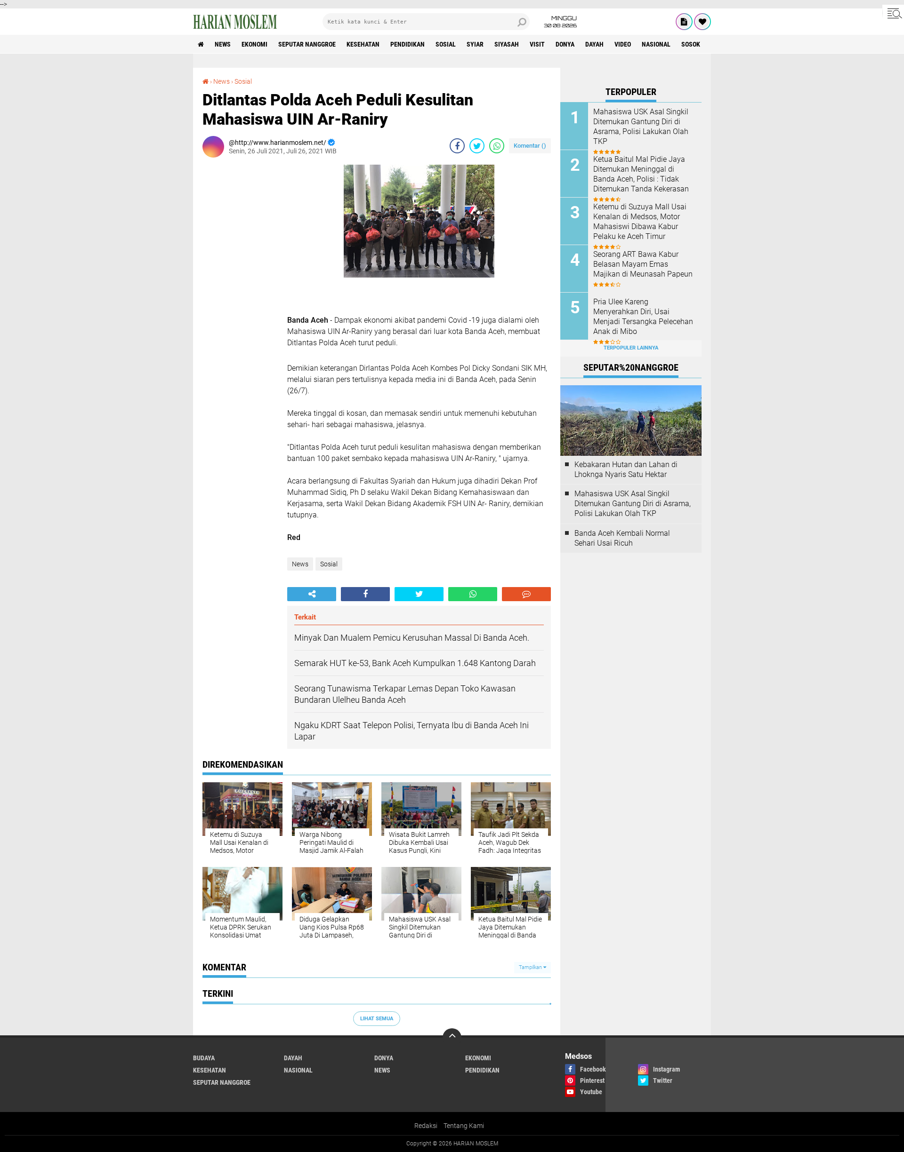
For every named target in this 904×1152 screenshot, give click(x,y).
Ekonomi (254, 44)
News (223, 44)
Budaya (204, 1058)
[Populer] (702, 21)
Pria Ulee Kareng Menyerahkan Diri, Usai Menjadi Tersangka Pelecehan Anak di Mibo (643, 316)
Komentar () (530, 145)
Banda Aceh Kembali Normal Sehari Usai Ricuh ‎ (622, 538)
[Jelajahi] (893, 13)
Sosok (690, 44)
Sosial (446, 44)
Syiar (475, 44)
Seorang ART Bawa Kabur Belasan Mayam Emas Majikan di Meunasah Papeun (643, 264)
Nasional (656, 44)
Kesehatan (363, 44)
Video (622, 44)
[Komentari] (526, 594)
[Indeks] (684, 21)
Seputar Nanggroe (307, 44)
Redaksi (425, 1125)
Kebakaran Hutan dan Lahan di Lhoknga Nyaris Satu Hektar (626, 469)
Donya (565, 44)
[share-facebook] (457, 145)
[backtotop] (452, 1037)
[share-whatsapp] (496, 145)
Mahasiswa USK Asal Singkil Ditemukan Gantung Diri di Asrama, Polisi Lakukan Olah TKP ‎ (640, 126)
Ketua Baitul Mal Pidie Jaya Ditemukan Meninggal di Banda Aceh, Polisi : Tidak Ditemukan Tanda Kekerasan (641, 174)
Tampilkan (531, 967)
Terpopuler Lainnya (631, 348)
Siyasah (506, 44)
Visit (537, 44)
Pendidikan (407, 44)
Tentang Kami (464, 1125)
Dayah (594, 44)
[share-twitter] (476, 145)
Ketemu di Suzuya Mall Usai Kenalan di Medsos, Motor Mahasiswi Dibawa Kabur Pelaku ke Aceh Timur (639, 221)
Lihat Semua (376, 1019)
